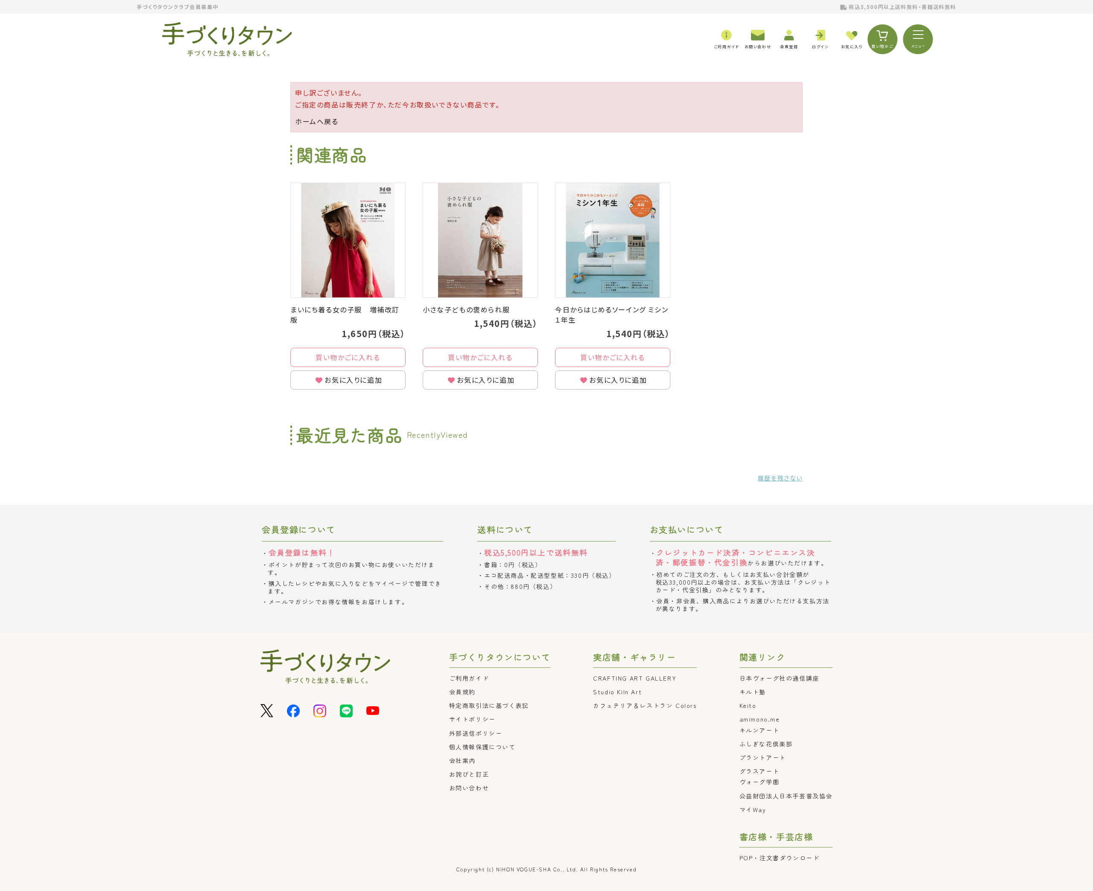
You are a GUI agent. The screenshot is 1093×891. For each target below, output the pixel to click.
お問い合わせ (469, 787)
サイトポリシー (472, 719)
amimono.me (759, 719)
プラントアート (762, 757)
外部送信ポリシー (476, 733)
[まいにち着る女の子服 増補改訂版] (348, 240)
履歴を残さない (780, 478)
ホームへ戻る (317, 121)
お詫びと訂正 (469, 774)
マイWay (752, 809)
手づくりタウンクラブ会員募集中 (178, 6)
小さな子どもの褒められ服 (466, 309)
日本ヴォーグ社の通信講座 (779, 678)
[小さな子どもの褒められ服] (480, 240)
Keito (748, 705)
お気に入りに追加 (353, 380)
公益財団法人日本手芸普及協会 (786, 796)
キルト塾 (752, 691)
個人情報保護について (482, 746)
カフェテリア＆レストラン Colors (644, 705)
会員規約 (462, 691)
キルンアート (759, 730)
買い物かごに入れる (348, 357)
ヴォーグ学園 (759, 781)
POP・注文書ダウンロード (779, 857)
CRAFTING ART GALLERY (634, 678)
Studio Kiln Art (617, 691)
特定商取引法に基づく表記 (489, 705)
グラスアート (759, 771)
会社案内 (462, 760)
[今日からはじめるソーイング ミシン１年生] (612, 240)
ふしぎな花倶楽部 (766, 744)
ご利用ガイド (469, 678)
